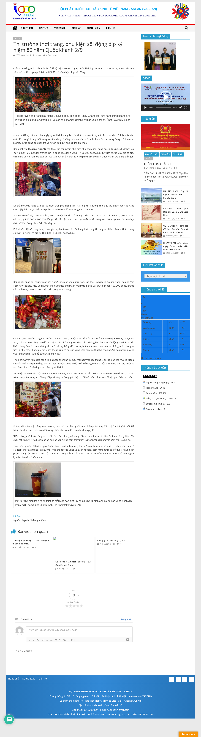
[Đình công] (42, 640)
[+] (73, 639)
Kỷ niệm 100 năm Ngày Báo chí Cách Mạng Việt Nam (175, 211)
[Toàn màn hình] (185, 107)
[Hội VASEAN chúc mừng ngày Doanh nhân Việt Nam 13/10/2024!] (151, 241)
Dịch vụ (76, 28)
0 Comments (51, 55)
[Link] (64, 640)
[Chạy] (145, 107)
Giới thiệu (27, 28)
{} (69, 639)
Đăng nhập (126, 619)
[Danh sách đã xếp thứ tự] (47, 640)
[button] (165, 97)
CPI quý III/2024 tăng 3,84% (111, 540)
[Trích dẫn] (56, 640)
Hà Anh (17, 516)
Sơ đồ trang (28, 678)
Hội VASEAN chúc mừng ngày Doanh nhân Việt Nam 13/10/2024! (175, 246)
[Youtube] (191, 679)
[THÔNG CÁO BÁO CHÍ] (165, 126)
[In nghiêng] (34, 640)
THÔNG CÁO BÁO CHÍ (158, 164)
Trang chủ (13, 678)
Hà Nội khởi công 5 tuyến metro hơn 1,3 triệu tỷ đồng (175, 194)
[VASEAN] (15, 28)
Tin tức (43, 28)
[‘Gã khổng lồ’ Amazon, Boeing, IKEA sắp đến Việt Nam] (73, 539)
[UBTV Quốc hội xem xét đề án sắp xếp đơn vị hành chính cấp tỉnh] (151, 224)
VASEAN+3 (59, 28)
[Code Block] (60, 640)
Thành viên (93, 28)
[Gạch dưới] (38, 640)
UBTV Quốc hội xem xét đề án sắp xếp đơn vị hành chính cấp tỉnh (175, 229)
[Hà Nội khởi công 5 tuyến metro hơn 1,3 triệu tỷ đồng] (151, 190)
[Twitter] (178, 679)
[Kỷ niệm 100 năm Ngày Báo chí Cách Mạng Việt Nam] (151, 207)
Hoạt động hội (151, 154)
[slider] (163, 107)
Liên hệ (110, 28)
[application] (165, 97)
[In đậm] (29, 640)
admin (39, 55)
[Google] (184, 679)
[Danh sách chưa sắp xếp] (51, 640)
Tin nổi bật (177, 154)
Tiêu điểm (165, 154)
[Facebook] (171, 679)
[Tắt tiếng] (180, 107)
